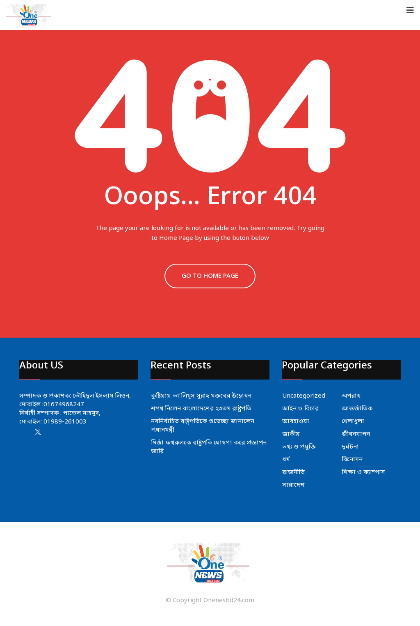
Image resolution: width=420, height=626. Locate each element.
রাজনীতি (293, 472)
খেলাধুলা (353, 421)
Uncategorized (303, 396)
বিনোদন (352, 460)
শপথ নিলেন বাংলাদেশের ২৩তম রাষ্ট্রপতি (201, 409)
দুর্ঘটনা (350, 447)
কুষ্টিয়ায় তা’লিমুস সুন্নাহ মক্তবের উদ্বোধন (201, 396)
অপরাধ (351, 396)
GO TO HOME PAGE (210, 276)
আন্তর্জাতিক (357, 409)
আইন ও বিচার (300, 409)
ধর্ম (286, 460)
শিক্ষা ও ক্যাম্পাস (363, 472)
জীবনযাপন (356, 434)
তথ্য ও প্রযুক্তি (299, 447)
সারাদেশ (293, 485)
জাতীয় (291, 434)
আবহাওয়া (295, 421)
